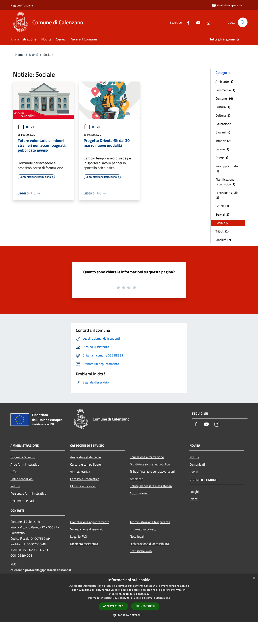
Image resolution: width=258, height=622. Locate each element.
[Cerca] (243, 22)
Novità (33, 54)
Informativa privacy (143, 529)
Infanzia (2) (223, 140)
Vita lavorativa (80, 471)
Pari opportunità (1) (226, 168)
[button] (128, 615)
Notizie (30, 127)
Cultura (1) (222, 106)
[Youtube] (197, 22)
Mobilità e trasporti (83, 486)
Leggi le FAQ (78, 536)
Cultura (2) (222, 115)
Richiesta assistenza (84, 543)
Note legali (137, 536)
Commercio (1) (225, 90)
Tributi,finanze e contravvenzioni (152, 471)
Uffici (14, 471)
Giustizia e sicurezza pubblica (150, 464)
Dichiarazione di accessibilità (149, 543)
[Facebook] (187, 22)
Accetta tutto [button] (113, 606)
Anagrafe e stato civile (85, 457)
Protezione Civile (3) (226, 195)
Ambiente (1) (224, 81)
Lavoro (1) (222, 149)
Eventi (193, 498)
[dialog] (129, 598)
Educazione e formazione (147, 457)
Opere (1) (221, 157)
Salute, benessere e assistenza (151, 486)
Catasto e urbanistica (84, 478)
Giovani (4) (222, 132)
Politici (15, 486)
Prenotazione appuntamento (89, 522)
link (168, 597)
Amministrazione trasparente (150, 522)
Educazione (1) (225, 123)
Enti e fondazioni (21, 478)
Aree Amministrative (24, 464)
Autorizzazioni (139, 493)
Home (19, 54)
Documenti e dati (22, 500)
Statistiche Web (141, 551)
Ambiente (136, 478)
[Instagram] (207, 22)
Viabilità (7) (223, 239)
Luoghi (194, 491)
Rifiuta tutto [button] (145, 606)
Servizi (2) (222, 214)
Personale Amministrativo (28, 493)
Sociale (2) (222, 222)
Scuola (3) (222, 206)
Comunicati (197, 464)
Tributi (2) (222, 231)
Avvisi (193, 471)
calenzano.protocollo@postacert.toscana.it (40, 569)
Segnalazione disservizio (86, 529)
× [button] (253, 578)
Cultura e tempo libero (85, 464)
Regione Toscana (21, 5)
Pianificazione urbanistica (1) (225, 182)
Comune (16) (224, 98)
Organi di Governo (22, 457)
